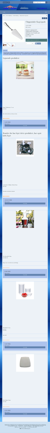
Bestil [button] (39, 43)
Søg (46, 2)
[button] (43, 18)
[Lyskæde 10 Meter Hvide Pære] (25, 161)
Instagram (28, 428)
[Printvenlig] (46, 15)
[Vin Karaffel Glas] (25, 232)
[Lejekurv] (46, 12)
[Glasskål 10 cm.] (25, 304)
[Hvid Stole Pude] (25, 376)
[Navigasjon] (4, 12)
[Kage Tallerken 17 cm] (25, 83)
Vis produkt (25, 125)
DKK (9, 2)
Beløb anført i (5, 2)
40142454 (29, 426)
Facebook (23, 428)
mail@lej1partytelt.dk (39, 426)
